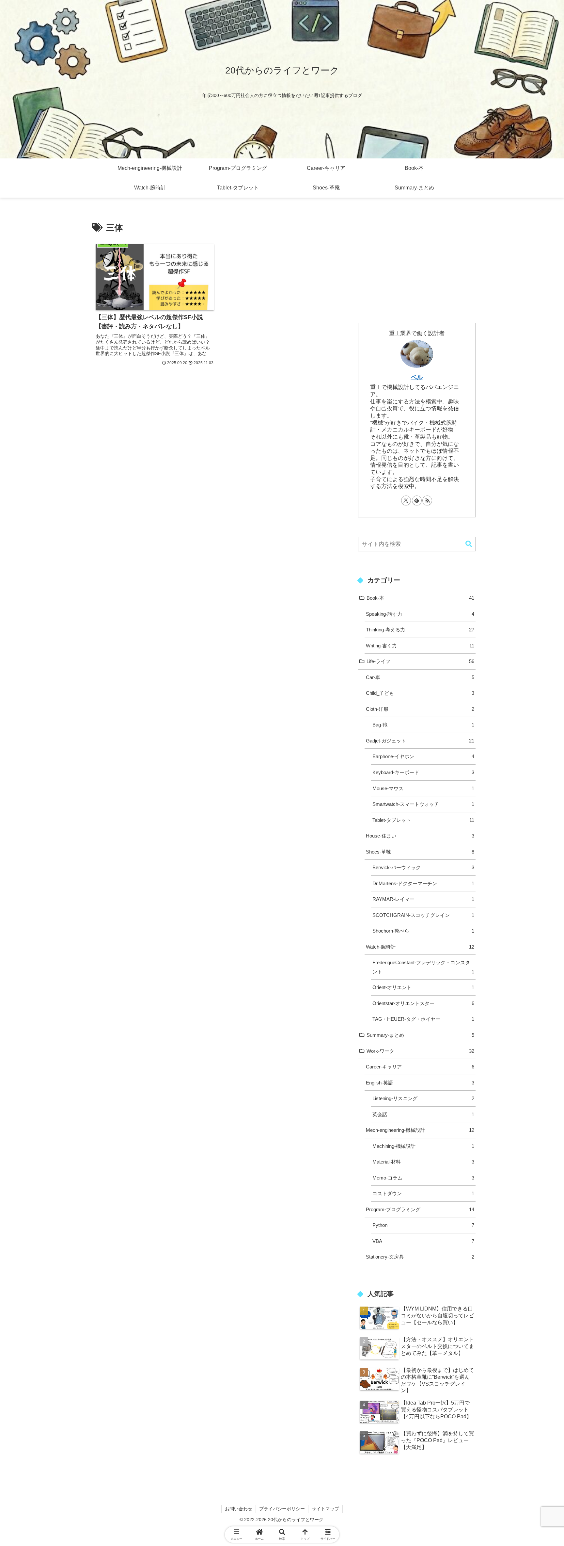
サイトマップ (325, 1508)
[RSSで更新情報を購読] (427, 500)
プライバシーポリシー (282, 1508)
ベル (417, 377)
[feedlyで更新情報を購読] (417, 500)
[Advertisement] (417, 257)
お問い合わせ (238, 1508)
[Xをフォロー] (406, 500)
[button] (469, 544)
